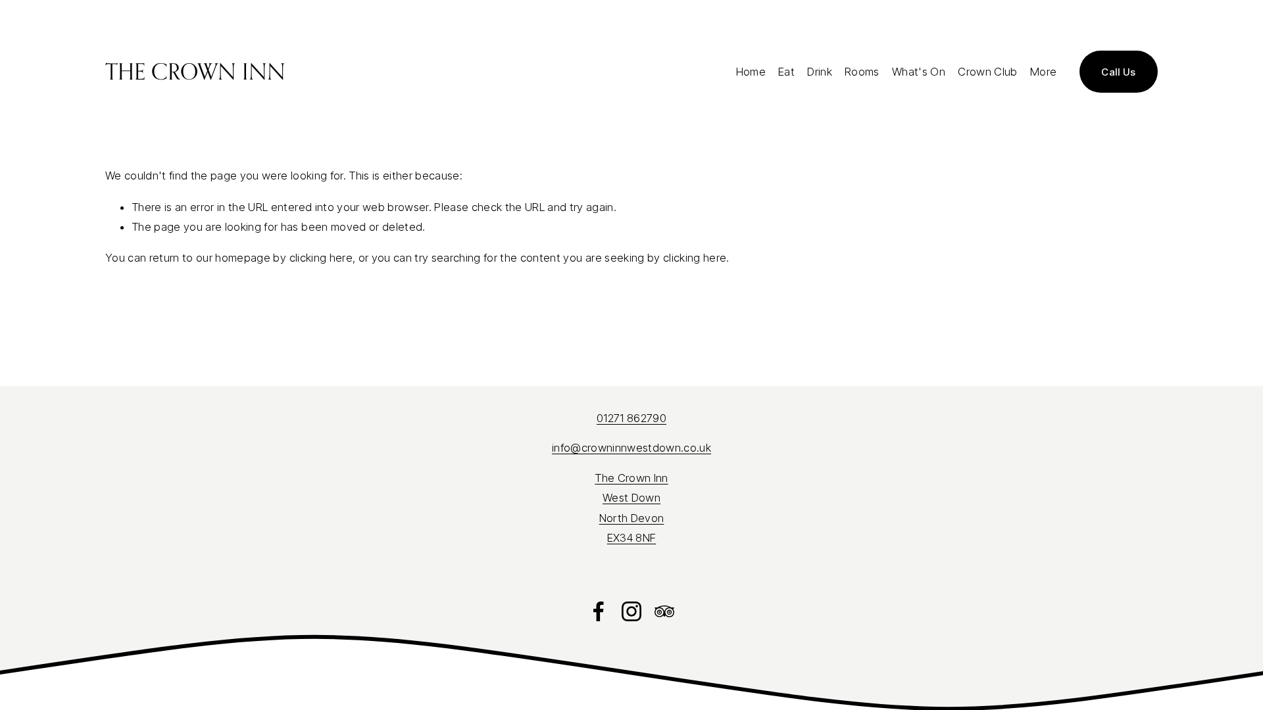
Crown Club (987, 71)
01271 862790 (631, 418)
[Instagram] (631, 611)
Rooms (862, 71)
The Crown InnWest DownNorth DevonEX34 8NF (631, 507)
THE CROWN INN (195, 71)
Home (751, 71)
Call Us (1118, 72)
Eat (786, 71)
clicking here (321, 257)
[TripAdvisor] (664, 611)
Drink (819, 71)
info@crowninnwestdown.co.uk (631, 447)
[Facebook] (598, 611)
